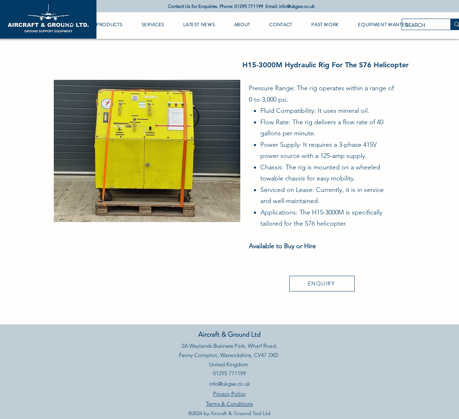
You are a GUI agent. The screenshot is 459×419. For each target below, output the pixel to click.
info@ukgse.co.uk (296, 6)
